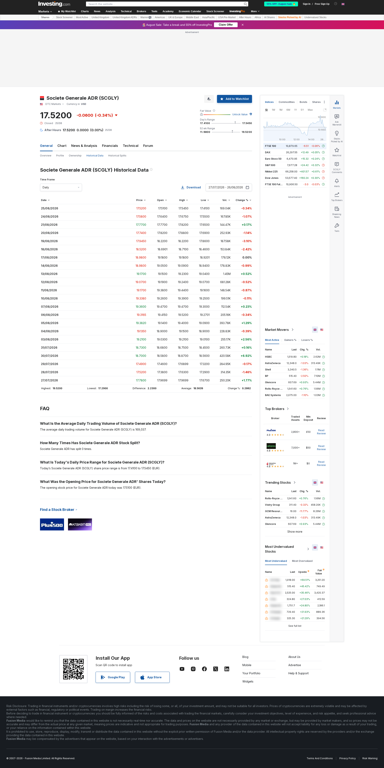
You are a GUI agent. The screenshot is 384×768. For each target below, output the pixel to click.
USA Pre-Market (227, 17)
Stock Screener (215, 11)
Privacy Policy (347, 758)
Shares (45, 17)
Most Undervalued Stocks (279, 549)
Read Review (321, 432)
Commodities (287, 101)
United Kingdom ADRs (125, 17)
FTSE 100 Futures (275, 184)
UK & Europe (175, 17)
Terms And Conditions (320, 758)
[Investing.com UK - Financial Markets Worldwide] (54, 4)
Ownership (75, 155)
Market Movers (277, 330)
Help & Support (298, 673)
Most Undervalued (276, 560)
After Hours (245, 17)
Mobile (246, 665)
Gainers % (290, 339)
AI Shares (269, 17)
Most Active (82, 17)
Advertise (294, 665)
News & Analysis (84, 146)
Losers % (307, 339)
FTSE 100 (270, 145)
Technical (130, 146)
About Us (294, 657)
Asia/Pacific (208, 17)
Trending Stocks (278, 482)
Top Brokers (274, 409)
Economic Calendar (190, 11)
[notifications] (335, 4)
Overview (45, 155)
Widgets (247, 681)
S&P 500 (270, 165)
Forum (148, 146)
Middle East (192, 17)
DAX (267, 152)
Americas (160, 17)
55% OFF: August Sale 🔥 (281, 4)
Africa (258, 17)
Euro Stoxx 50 (273, 158)
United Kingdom (100, 17)
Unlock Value (240, 114)
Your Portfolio (251, 673)
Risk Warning (369, 758)
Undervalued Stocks (315, 17)
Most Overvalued (302, 560)
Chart (61, 146)
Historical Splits (117, 155)
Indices (269, 101)
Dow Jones (271, 177)
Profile (60, 155)
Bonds (303, 101)
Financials (110, 146)
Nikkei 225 (271, 171)
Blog (245, 657)
